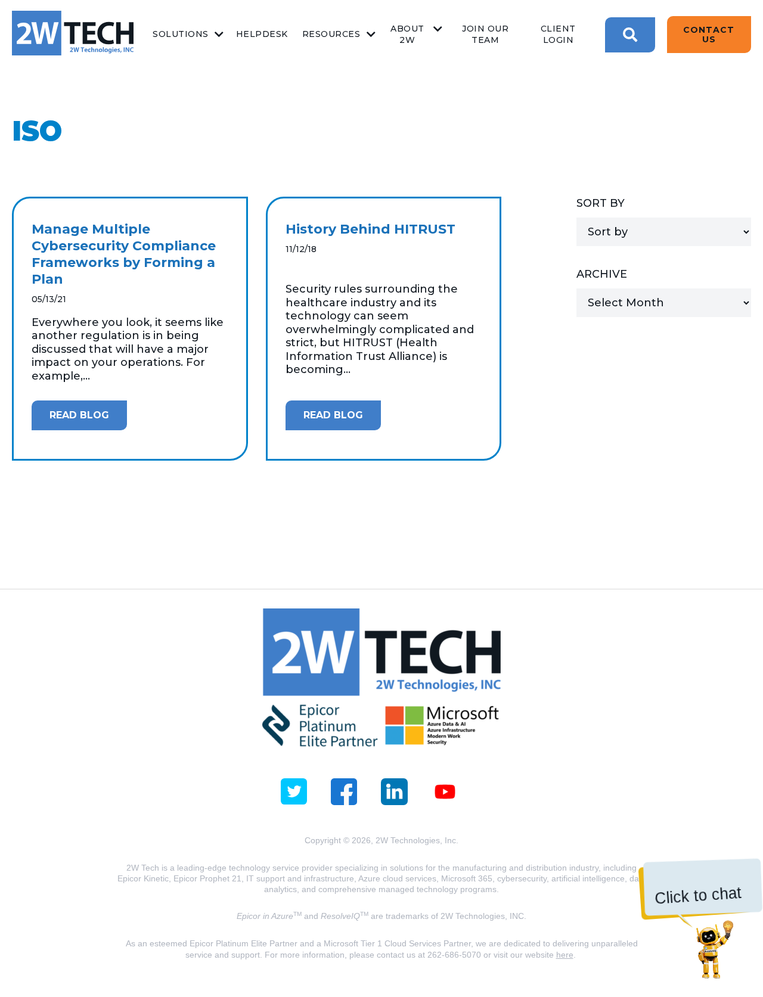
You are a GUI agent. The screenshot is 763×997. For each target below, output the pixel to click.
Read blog (79, 415)
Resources (331, 34)
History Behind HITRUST (370, 229)
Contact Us (708, 34)
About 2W (407, 34)
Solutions (181, 34)
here (564, 954)
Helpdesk (262, 34)
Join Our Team (485, 34)
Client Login (558, 34)
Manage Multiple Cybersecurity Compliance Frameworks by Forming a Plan (124, 254)
